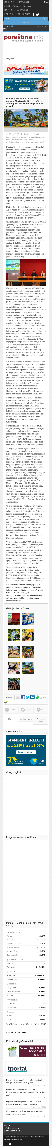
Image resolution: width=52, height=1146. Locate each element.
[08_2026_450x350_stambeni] (26, 751)
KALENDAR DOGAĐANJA (17, 14)
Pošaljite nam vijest (11, 1128)
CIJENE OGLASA (12, 6)
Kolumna (27, 6)
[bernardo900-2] (26, 69)
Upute (46, 2)
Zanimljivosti (11, 137)
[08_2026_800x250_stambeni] (26, 84)
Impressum (8, 1125)
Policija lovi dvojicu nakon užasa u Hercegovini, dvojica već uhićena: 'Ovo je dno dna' (25, 1084)
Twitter (37, 14)
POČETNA (9, 2)
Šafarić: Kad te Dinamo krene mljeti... (22, 1113)
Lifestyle (36, 134)
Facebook (33, 14)
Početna (27, 134)
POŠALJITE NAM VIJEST (16, 10)
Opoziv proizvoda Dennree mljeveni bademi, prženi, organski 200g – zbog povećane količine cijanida (25, 598)
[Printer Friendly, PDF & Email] (5, 701)
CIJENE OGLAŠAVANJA (13, 1131)
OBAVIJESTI (23, 2)
